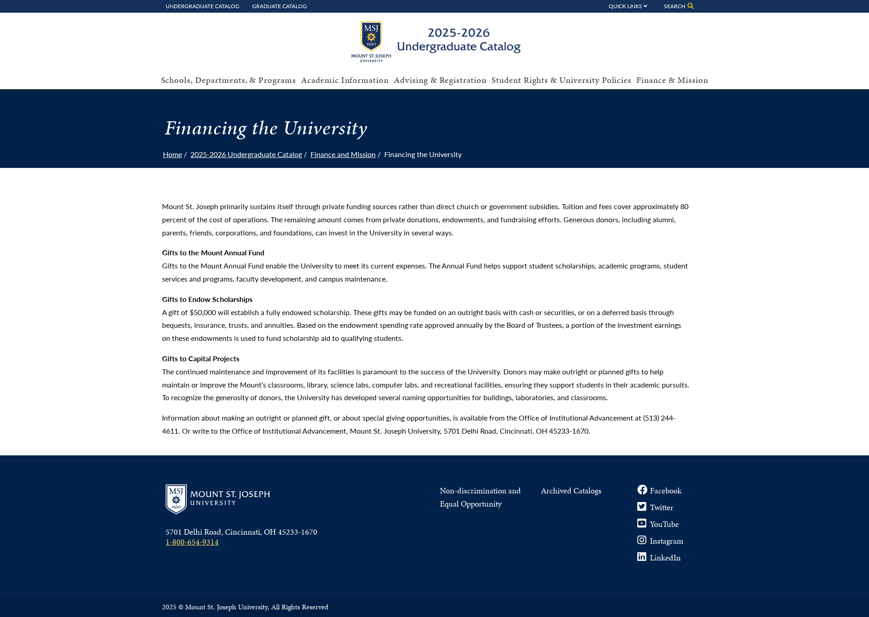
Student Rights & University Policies (561, 80)
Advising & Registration (440, 80)
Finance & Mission (672, 80)
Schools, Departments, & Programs (228, 80)
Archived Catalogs (571, 490)
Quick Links (625, 6)
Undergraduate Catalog (202, 6)
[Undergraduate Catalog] (439, 59)
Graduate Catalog (279, 6)
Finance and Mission (343, 154)
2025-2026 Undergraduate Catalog (246, 154)
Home (172, 154)
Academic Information (345, 80)
